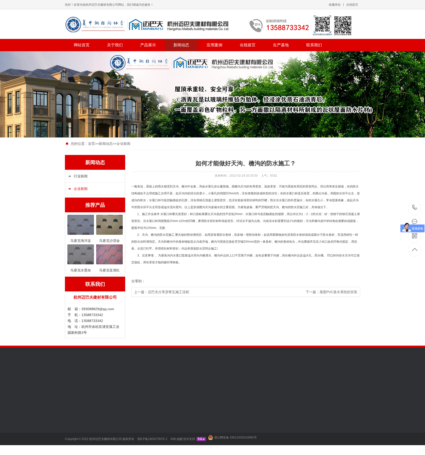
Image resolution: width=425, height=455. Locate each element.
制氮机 (91, 381)
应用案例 (214, 45)
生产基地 (281, 45)
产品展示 (148, 45)
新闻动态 (181, 45)
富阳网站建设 (109, 381)
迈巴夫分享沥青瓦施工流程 (168, 292)
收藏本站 (335, 4)
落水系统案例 (177, 424)
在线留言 (352, 4)
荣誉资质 (72, 424)
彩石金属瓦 (107, 432)
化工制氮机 (172, 381)
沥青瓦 (155, 381)
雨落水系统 (107, 424)
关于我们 (115, 45)
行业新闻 (81, 176)
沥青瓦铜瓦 (107, 439)
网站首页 (82, 45)
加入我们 (72, 417)
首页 (91, 144)
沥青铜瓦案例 (177, 432)
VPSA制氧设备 (134, 381)
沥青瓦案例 (176, 417)
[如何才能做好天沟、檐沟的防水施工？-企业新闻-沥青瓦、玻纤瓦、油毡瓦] (212, 25)
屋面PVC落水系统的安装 (338, 292)
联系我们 (314, 45)
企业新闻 (123, 144)
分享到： (138, 281)
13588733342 (414, 207)
